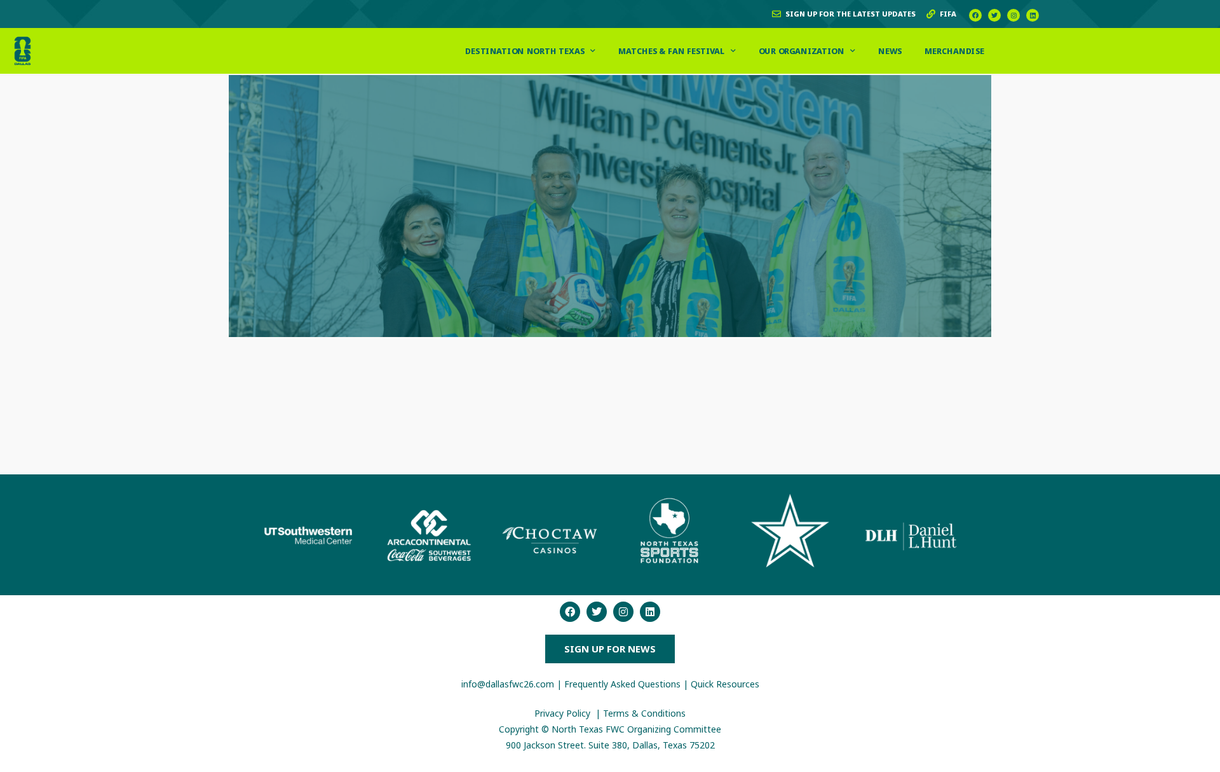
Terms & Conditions (644, 713)
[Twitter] (994, 15)
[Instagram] (1013, 15)
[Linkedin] (1032, 15)
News (890, 50)
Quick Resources (725, 684)
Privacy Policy (563, 713)
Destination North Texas (525, 50)
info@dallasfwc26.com (507, 684)
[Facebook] (975, 15)
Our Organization (801, 50)
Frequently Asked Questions (622, 684)
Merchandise (955, 50)
